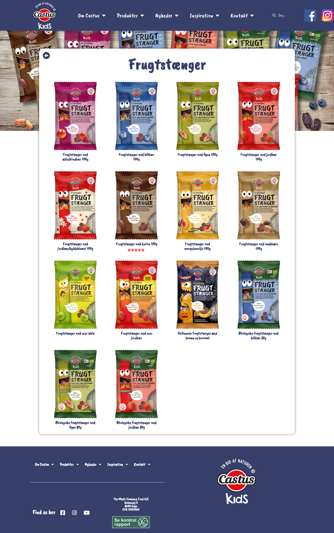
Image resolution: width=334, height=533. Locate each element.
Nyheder (163, 15)
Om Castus (89, 15)
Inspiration (201, 15)
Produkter (127, 15)
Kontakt (239, 15)
